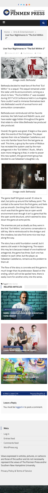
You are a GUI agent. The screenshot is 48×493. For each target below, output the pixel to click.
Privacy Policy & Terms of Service (16, 471)
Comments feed (11, 442)
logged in (20, 407)
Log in (6, 433)
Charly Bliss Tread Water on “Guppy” (20, 350)
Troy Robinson (28, 53)
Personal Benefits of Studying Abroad (37, 393)
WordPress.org (11, 447)
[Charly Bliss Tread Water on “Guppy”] (24, 338)
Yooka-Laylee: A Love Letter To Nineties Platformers (21, 378)
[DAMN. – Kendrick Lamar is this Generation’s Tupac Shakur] (24, 305)
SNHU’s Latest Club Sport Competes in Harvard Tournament (10, 393)
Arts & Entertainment (23, 31)
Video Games (13, 284)
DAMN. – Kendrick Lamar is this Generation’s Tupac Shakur (23, 314)
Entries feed (9, 438)
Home (7, 31)
